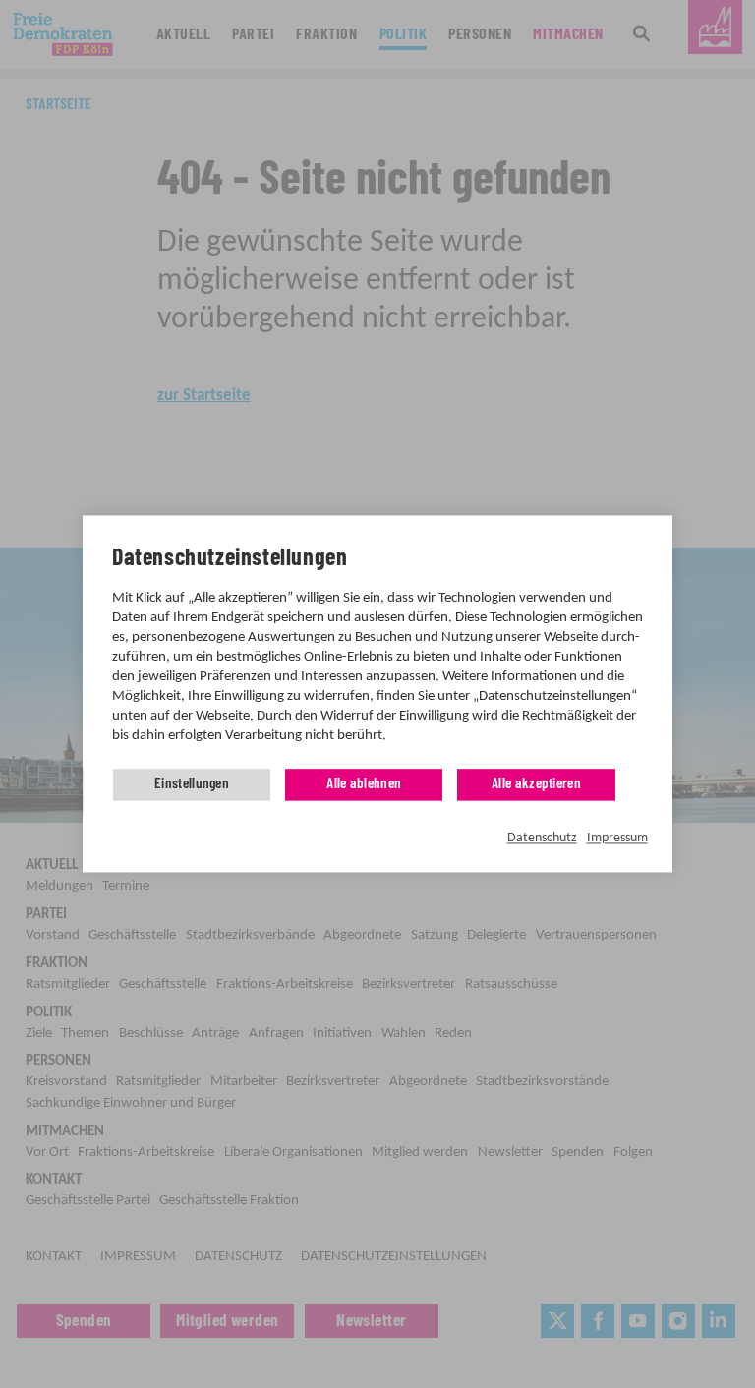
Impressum (617, 838)
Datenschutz (542, 838)
